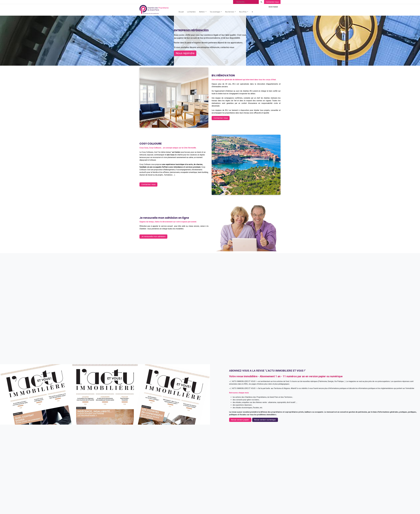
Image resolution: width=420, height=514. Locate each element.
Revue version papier (240, 419)
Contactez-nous (272, 2)
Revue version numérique (265, 419)
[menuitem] (181, 12)
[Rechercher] (261, 2)
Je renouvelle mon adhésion (153, 236)
